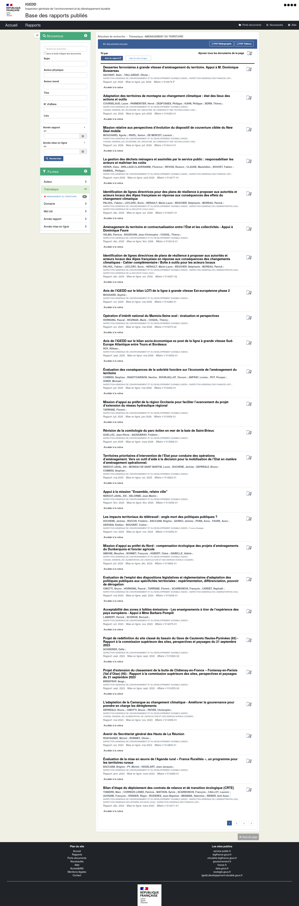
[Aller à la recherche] (292, 5)
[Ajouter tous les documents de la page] (249, 53)
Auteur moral (51, 81)
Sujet (47, 58)
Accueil (77, 851)
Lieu (46, 115)
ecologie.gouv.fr (222, 871)
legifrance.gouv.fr (222, 854)
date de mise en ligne (138, 58)
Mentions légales (77, 871)
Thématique (51, 189)
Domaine (49, 204)
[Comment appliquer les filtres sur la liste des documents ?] (85, 171)
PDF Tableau (245, 43)
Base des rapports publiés (56, 15)
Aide (77, 865)
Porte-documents (76, 858)
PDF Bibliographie (222, 43)
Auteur (48, 182)
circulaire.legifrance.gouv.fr (222, 858)
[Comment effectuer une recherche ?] (85, 35)
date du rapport (112, 58)
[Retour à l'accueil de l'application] (149, 894)
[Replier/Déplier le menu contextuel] (37, 35)
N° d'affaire (50, 104)
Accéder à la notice (113, 87)
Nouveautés (77, 861)
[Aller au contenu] (289, 5)
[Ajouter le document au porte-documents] (249, 69)
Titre (46, 92)
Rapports (77, 854)
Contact (77, 875)
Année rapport (52, 219)
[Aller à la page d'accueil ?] (295, 5)
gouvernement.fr (222, 861)
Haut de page (249, 837)
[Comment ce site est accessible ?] (285, 5)
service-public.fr (222, 851)
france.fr (222, 865)
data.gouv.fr (222, 868)
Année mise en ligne (56, 226)
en (45, 130)
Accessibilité (77, 868)
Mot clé (48, 211)
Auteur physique (54, 70)
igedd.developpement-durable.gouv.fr (222, 875)
